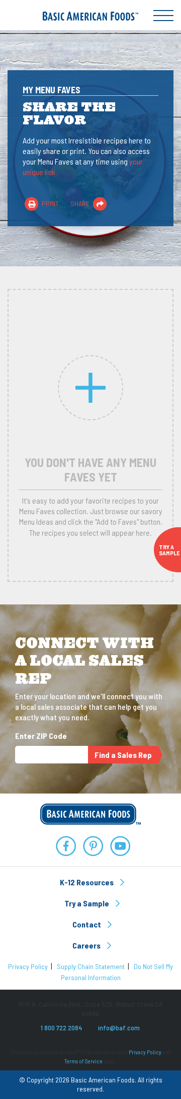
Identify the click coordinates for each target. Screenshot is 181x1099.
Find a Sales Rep (123, 754)
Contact (87, 924)
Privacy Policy (28, 966)
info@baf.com (119, 1027)
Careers (87, 945)
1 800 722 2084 (61, 1027)
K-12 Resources (87, 882)
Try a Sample (87, 903)
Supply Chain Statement (91, 966)
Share (80, 203)
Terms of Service (83, 1061)
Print (49, 203)
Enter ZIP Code (41, 735)
